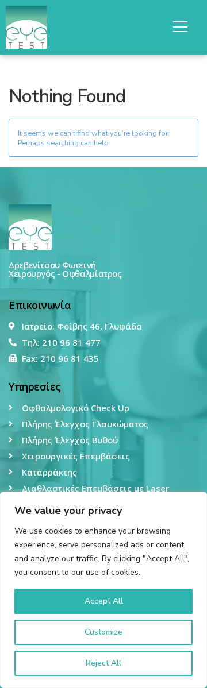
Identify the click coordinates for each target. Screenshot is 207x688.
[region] (103, 590)
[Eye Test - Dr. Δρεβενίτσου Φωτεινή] (30, 226)
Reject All (103, 663)
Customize (103, 632)
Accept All (104, 601)
